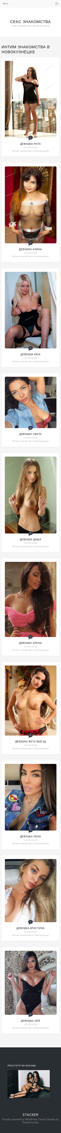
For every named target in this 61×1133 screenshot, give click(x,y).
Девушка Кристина (30, 928)
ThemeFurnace (30, 1122)
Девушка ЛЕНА (30, 836)
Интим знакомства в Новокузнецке (30, 150)
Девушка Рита (30, 144)
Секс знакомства (30, 21)
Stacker (30, 1115)
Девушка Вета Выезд (30, 741)
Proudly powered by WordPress (19, 1119)
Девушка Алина (30, 249)
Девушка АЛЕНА (30, 643)
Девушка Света (30, 434)
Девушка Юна (30, 354)
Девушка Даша (30, 539)
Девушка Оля (30, 1020)
